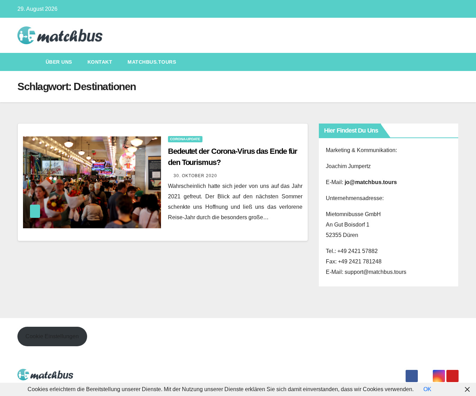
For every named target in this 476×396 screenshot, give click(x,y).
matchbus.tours (152, 62)
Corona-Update (185, 139)
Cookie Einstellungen (52, 336)
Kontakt (100, 62)
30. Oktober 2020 (195, 175)
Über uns (59, 62)
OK (427, 389)
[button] (454, 62)
